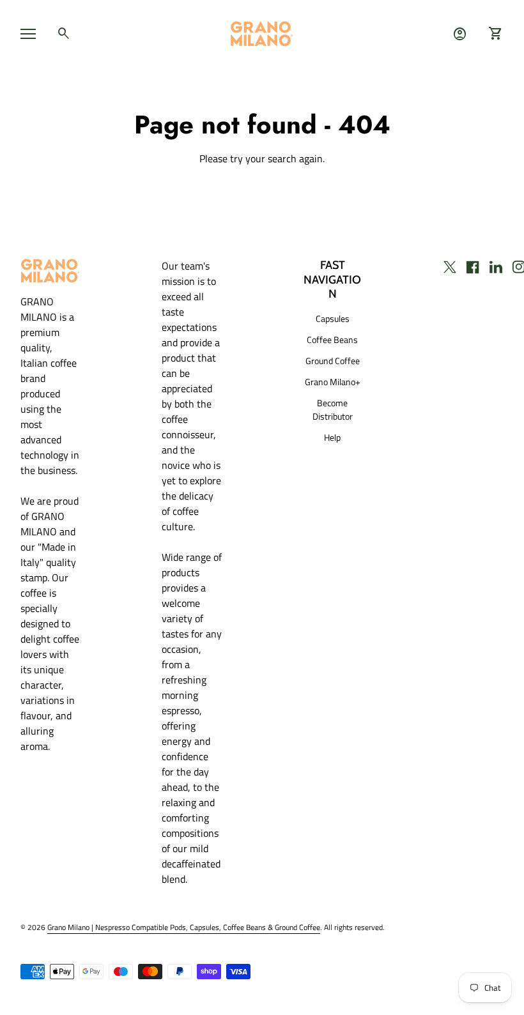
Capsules (333, 318)
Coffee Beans (332, 339)
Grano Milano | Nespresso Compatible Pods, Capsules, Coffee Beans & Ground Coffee (183, 927)
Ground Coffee (332, 360)
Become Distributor (332, 409)
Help (332, 437)
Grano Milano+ (332, 381)
